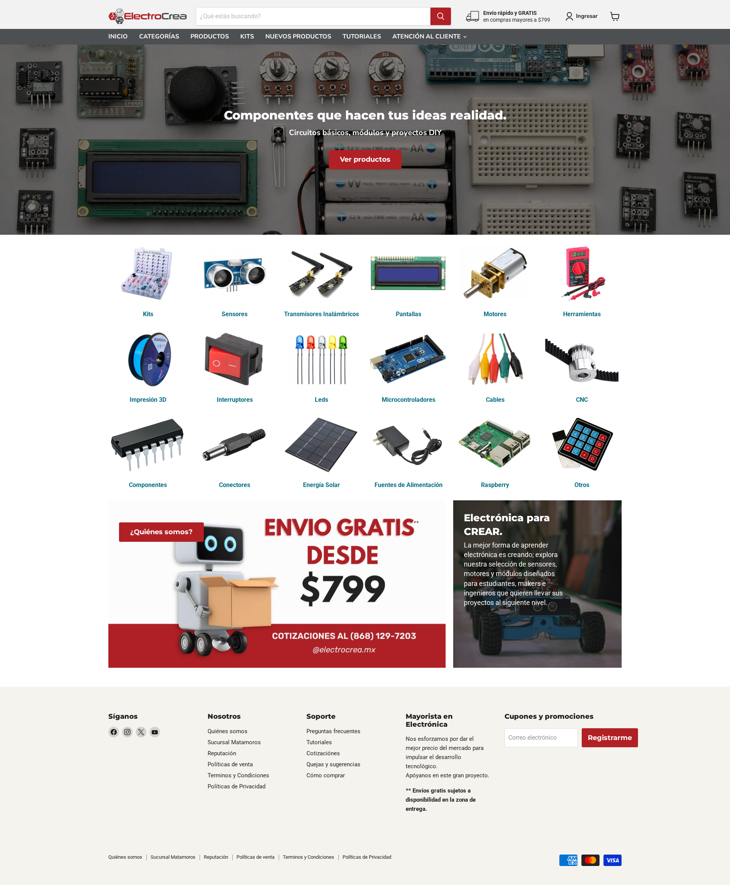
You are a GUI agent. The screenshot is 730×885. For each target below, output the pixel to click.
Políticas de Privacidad (236, 786)
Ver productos (365, 160)
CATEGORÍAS (159, 36)
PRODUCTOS (209, 36)
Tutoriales (319, 742)
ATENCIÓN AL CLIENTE (427, 36)
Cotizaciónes (323, 753)
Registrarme (610, 738)
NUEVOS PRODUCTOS (298, 36)
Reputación (222, 753)
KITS (247, 36)
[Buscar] (440, 16)
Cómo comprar (325, 775)
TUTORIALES (362, 36)
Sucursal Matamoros (234, 742)
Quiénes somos (228, 731)
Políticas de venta (230, 764)
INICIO (118, 36)
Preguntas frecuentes (333, 731)
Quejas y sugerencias (333, 764)
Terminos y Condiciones (238, 775)
